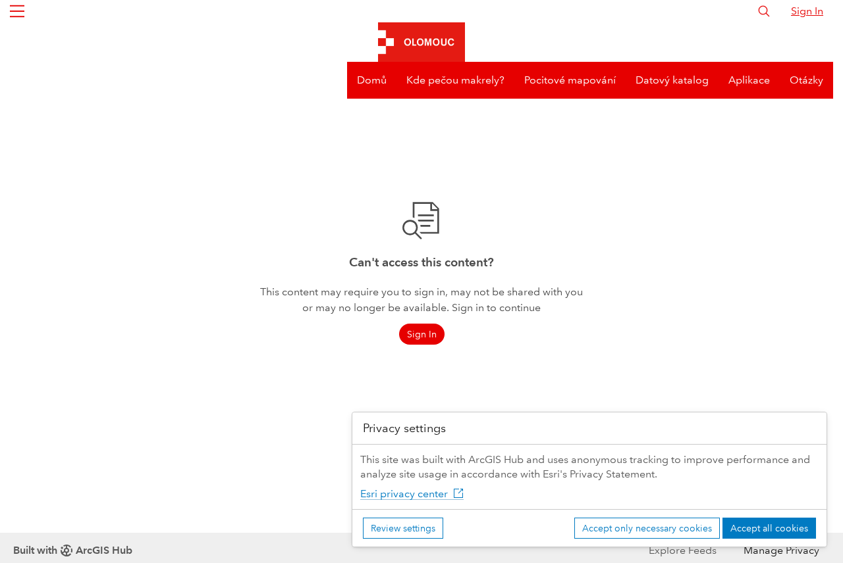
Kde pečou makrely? (455, 80)
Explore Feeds (683, 550)
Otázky (806, 80)
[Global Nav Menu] (17, 11)
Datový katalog (672, 80)
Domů (372, 80)
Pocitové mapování (570, 80)
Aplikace (749, 80)
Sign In (807, 11)
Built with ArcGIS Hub (72, 550)
